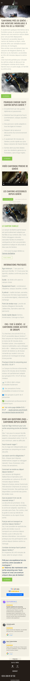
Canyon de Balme (8, 253)
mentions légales (15, 680)
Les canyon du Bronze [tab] (21, 199)
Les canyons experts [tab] (15, 201)
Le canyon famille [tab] (7, 199)
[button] (1, 2)
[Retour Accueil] (15, 2)
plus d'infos (7, 257)
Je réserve (6, 96)
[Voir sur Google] (4, 625)
